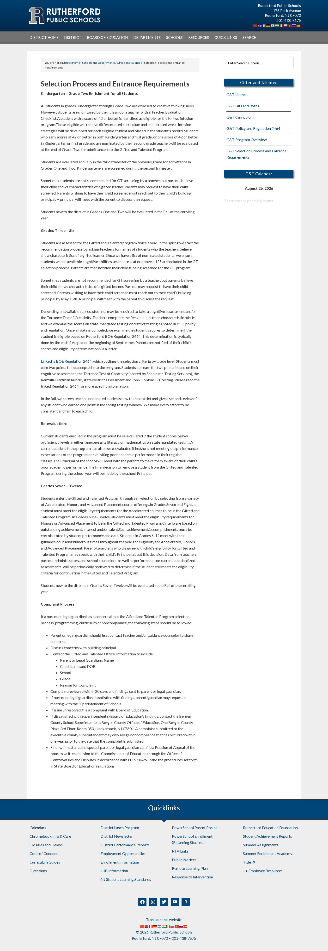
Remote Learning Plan (190, 868)
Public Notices (184, 859)
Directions (38, 870)
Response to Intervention (192, 877)
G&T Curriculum (240, 117)
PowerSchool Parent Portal (194, 827)
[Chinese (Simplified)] (255, 25)
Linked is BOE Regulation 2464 (66, 361)
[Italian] (281, 25)
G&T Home (236, 94)
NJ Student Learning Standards (126, 879)
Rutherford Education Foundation (270, 827)
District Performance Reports (125, 844)
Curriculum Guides (45, 862)
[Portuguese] (290, 25)
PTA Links (180, 851)
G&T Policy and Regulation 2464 (253, 128)
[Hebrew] (273, 25)
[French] (264, 25)
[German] (268, 25)
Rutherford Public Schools (64, 15)
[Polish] (286, 25)
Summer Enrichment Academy (267, 853)
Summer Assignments (260, 844)
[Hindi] (277, 25)
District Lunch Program (120, 827)
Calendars (38, 827)
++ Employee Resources (263, 870)
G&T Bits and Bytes (242, 105)
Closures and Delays (46, 844)
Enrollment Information (120, 862)
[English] (260, 25)
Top (316, 939)
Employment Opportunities (123, 853)
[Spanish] (299, 25)
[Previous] (231, 188)
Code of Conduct (44, 853)
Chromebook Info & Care (50, 836)
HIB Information (114, 870)
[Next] (287, 188)
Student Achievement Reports (267, 836)
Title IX (249, 862)
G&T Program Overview (246, 139)
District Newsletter (117, 836)
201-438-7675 (288, 20)
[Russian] (294, 25)
